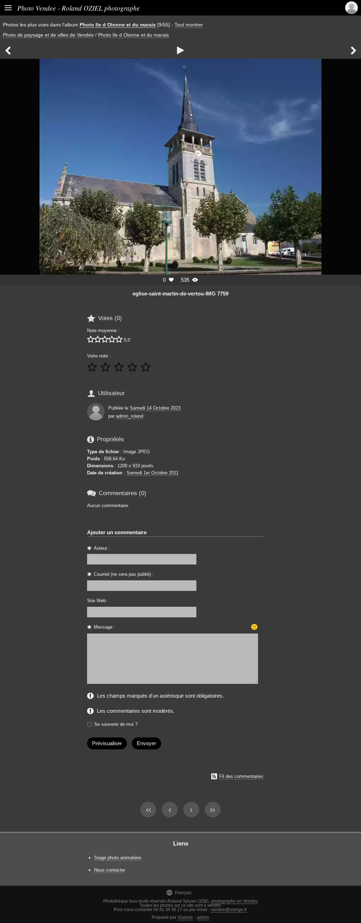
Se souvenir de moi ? (115, 724)
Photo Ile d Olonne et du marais (118, 24)
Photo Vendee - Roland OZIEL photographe (78, 7)
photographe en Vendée (234, 901)
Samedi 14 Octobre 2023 (155, 408)
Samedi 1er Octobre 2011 (152, 472)
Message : (104, 627)
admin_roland (129, 416)
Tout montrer (189, 24)
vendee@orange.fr (229, 910)
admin (203, 917)
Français (178, 892)
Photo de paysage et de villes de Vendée (48, 35)
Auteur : (102, 548)
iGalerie (185, 917)
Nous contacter (109, 870)
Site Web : (98, 600)
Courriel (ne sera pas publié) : (124, 574)
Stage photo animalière (117, 857)
